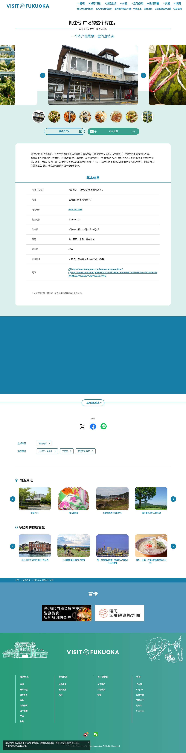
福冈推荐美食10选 (123, 9)
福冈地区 (43, 443)
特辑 (82, 3)
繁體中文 (140, 700)
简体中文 (140, 695)
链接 (99, 695)
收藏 (178, 3)
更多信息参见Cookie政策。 (16, 746)
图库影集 (62, 689)
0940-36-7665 (75, 209)
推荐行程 (95, 3)
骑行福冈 (148, 9)
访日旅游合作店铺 (163, 9)
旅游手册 (62, 684)
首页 (17, 580)
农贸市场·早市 (84, 451)
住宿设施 (177, 9)
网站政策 (101, 689)
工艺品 (65, 451)
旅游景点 (111, 3)
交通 (167, 3)
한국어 (139, 705)
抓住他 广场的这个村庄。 (44, 580)
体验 (124, 3)
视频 (60, 695)
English (139, 689)
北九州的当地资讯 (104, 9)
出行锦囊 (154, 3)
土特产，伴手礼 (45, 451)
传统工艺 (137, 9)
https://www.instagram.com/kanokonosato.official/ (97, 269)
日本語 (139, 684)
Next (143, 75)
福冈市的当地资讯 (85, 9)
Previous (42, 75)
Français (140, 711)
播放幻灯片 (64, 131)
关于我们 (101, 684)
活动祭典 (138, 3)
